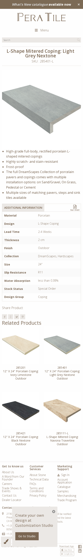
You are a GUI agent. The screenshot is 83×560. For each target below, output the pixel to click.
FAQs (33, 484)
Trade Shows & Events (12, 490)
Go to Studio (26, 536)
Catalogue (64, 487)
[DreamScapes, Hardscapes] (41, 109)
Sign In (65, 475)
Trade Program (67, 500)
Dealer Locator (11, 500)
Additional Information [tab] (23, 207)
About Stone (38, 475)
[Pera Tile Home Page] (41, 17)
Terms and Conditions (37, 490)
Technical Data (39, 479)
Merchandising (66, 496)
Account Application (64, 481)
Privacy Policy (38, 495)
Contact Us (9, 495)
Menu (44, 30)
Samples (63, 491)
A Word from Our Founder (13, 478)
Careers (7, 484)
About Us (8, 472)
